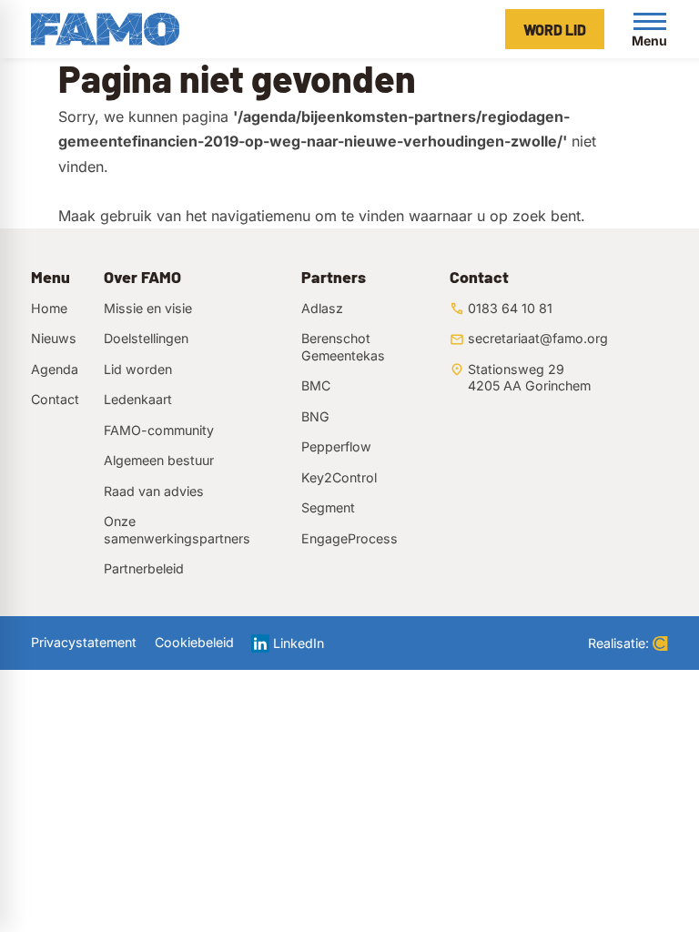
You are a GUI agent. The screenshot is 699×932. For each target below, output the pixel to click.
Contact (55, 399)
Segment (328, 507)
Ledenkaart (138, 399)
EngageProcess (349, 538)
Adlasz (322, 308)
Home (49, 308)
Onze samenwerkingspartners (177, 529)
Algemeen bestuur (159, 460)
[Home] (105, 29)
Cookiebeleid (194, 642)
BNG (315, 416)
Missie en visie (148, 308)
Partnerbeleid (144, 568)
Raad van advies (154, 491)
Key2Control (339, 477)
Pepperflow (336, 446)
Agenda (54, 369)
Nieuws (53, 338)
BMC (315, 385)
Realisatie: (618, 643)
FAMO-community (159, 430)
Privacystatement (84, 642)
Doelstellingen (146, 338)
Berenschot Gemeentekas (343, 346)
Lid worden (138, 369)
